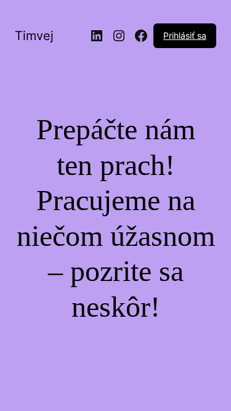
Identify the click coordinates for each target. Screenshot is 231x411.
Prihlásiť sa (184, 35)
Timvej (34, 35)
